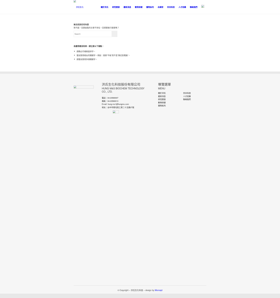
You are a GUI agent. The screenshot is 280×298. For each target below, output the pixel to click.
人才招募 (187, 96)
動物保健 (162, 102)
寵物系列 (162, 105)
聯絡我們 (187, 99)
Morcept (158, 290)
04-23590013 (112, 101)
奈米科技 (187, 93)
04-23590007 (112, 97)
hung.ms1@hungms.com (118, 104)
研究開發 (162, 99)
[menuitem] (104, 7)
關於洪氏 (162, 93)
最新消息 (162, 96)
